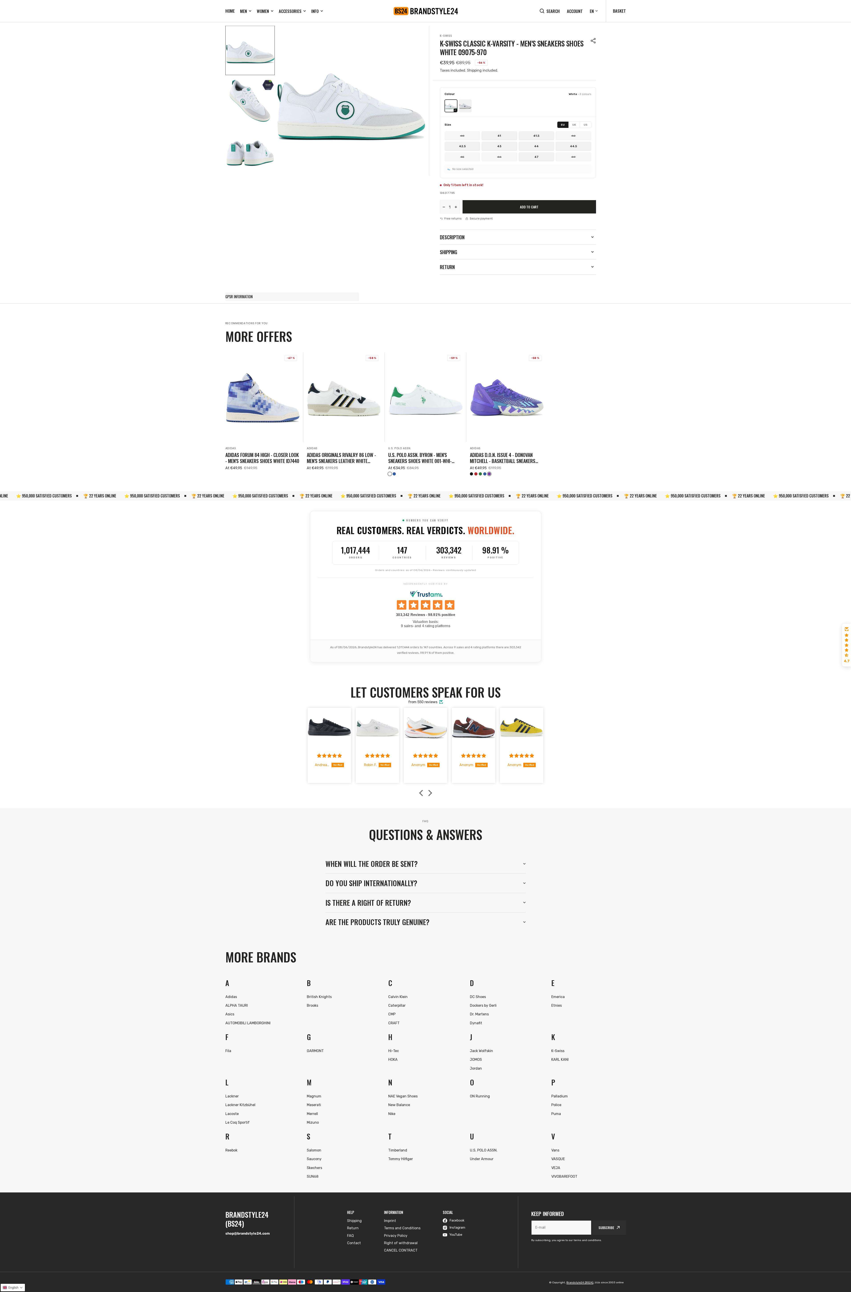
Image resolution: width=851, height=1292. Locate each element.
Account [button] (575, 11)
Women (263, 11)
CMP (392, 1014)
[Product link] (262, 413)
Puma (556, 1114)
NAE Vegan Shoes (403, 1096)
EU (563, 124)
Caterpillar (397, 1005)
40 (462, 135)
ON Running (480, 1096)
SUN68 (312, 1176)
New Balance (399, 1105)
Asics (229, 1014)
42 (573, 135)
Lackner (232, 1096)
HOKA (393, 1059)
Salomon (314, 1150)
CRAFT (394, 1023)
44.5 (573, 146)
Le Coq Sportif (237, 1122)
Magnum (314, 1096)
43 (499, 146)
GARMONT (315, 1051)
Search (553, 11)
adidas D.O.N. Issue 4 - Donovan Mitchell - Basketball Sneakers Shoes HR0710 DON (502, 458)
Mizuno (313, 1122)
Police (556, 1105)
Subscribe (606, 1227)
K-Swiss (446, 36)
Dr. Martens (479, 1014)
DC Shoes (478, 997)
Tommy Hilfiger (400, 1159)
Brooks (312, 1005)
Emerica (558, 997)
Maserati (314, 1105)
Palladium (559, 1096)
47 (536, 157)
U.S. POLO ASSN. (399, 448)
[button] (593, 40)
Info (315, 11)
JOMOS (476, 1059)
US (586, 124)
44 (536, 146)
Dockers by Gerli (483, 1005)
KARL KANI (560, 1059)
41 (499, 135)
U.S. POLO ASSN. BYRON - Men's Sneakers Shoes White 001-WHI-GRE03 (420, 458)
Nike (391, 1114)
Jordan (476, 1068)
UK (574, 124)
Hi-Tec (393, 1051)
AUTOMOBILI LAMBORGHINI (248, 1023)
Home (230, 11)
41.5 (536, 135)
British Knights (319, 997)
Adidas (230, 448)
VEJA (555, 1168)
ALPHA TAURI (236, 1005)
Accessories (290, 11)
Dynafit (476, 1023)
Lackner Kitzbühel (240, 1105)
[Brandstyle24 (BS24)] (425, 11)
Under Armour (481, 1159)
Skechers (314, 1168)
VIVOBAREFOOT (564, 1176)
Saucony (314, 1159)
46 (499, 157)
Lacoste (232, 1114)
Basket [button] (619, 11)
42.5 (462, 146)
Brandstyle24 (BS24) (579, 1282)
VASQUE (558, 1159)
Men (243, 11)
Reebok (231, 1150)
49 (573, 157)
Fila (228, 1051)
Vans (555, 1150)
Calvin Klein (398, 997)
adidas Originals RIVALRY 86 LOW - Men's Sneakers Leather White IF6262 (341, 458)
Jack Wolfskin (481, 1051)
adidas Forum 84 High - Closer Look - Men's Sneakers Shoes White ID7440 (262, 458)
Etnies (556, 1005)
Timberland (397, 1150)
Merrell (312, 1114)
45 (462, 157)
